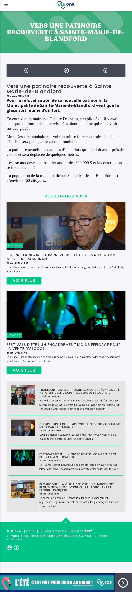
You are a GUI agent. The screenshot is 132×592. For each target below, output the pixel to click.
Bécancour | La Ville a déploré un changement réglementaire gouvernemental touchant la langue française (76, 487)
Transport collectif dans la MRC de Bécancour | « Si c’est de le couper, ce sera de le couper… (79, 391)
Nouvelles (14, 335)
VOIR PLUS (24, 280)
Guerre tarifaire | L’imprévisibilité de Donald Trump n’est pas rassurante (61, 256)
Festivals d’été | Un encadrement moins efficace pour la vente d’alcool (64, 346)
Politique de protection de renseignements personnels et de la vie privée (51, 536)
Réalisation (76, 531)
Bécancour (15, 245)
